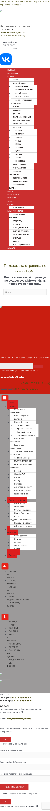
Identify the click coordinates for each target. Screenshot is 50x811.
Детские (16, 114)
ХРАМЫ (18, 158)
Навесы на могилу (23, 523)
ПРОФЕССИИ (20, 161)
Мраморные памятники (18, 411)
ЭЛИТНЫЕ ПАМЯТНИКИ (21, 120)
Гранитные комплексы (15, 172)
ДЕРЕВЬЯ (19, 147)
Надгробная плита (20, 231)
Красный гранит (22, 86)
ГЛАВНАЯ (11, 70)
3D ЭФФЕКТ (19, 134)
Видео (17, 549)
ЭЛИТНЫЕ (13, 631)
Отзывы (17, 542)
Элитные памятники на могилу (21, 453)
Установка (19, 506)
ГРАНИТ (15, 80)
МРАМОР (16, 107)
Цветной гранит (21, 422)
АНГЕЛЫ (18, 137)
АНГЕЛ (17, 477)
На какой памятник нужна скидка (16, 774)
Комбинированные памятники (21, 101)
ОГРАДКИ (16, 224)
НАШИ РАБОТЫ (13, 194)
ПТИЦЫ (18, 144)
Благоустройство (17, 500)
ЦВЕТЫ (18, 151)
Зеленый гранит (22, 97)
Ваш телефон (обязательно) (13, 762)
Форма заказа (20, 545)
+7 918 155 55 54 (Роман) (13, 35)
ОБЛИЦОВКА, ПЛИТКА (21, 235)
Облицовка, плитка (23, 526)
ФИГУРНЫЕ (17, 127)
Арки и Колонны (20, 124)
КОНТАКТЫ (11, 198)
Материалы (18, 221)
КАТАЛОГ (10, 76)
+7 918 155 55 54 (21, 697)
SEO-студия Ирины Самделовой (29, 389)
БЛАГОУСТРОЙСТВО (15, 211)
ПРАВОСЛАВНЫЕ (19, 164)
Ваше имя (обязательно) (11, 750)
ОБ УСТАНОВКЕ (18, 208)
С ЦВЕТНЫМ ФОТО (20, 178)
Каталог (13, 406)
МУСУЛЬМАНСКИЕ (19, 168)
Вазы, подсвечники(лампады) (21, 518)
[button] (5, 398)
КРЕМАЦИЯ (17, 238)
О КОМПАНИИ (12, 73)
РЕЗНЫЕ (18, 130)
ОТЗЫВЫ (11, 201)
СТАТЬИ (10, 204)
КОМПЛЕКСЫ (15, 644)
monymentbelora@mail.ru (13, 32)
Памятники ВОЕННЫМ (22, 117)
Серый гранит (21, 93)
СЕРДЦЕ (18, 141)
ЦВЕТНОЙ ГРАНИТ (19, 83)
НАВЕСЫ (16, 241)
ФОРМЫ (18, 154)
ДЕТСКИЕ (13, 647)
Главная (13, 403)
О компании (12, 531)
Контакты (13, 552)
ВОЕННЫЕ (13, 628)
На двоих (17, 110)
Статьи (17, 539)
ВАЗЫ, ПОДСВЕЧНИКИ (21, 245)
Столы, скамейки (22, 510)
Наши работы (20, 536)
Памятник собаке (20, 181)
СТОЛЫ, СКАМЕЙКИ (20, 228)
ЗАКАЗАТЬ (11, 248)
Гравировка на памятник (17, 186)
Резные (17, 471)
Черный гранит (21, 415)
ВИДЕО (10, 191)
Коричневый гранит (24, 90)
